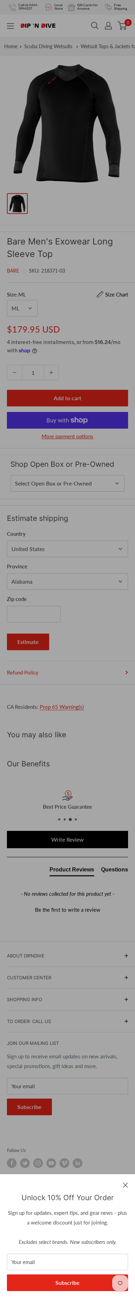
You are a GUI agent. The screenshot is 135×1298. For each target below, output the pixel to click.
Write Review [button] (67, 839)
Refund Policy (22, 672)
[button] (67, 908)
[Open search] (95, 25)
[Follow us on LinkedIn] (77, 1163)
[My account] (108, 25)
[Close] (125, 1184)
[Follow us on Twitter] (25, 1163)
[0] (122, 26)
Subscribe (67, 1282)
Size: (67, 294)
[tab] (72, 871)
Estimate (28, 641)
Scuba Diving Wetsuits (49, 46)
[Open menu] (10, 26)
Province (17, 566)
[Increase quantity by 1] (51, 372)
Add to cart (67, 398)
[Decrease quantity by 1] (14, 372)
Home (10, 46)
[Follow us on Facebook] (12, 1163)
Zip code (17, 599)
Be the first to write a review (67, 909)
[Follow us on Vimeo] (64, 1163)
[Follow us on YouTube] (51, 1163)
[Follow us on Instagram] (38, 1163)
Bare (13, 271)
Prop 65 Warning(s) (62, 707)
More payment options (67, 436)
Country (16, 534)
